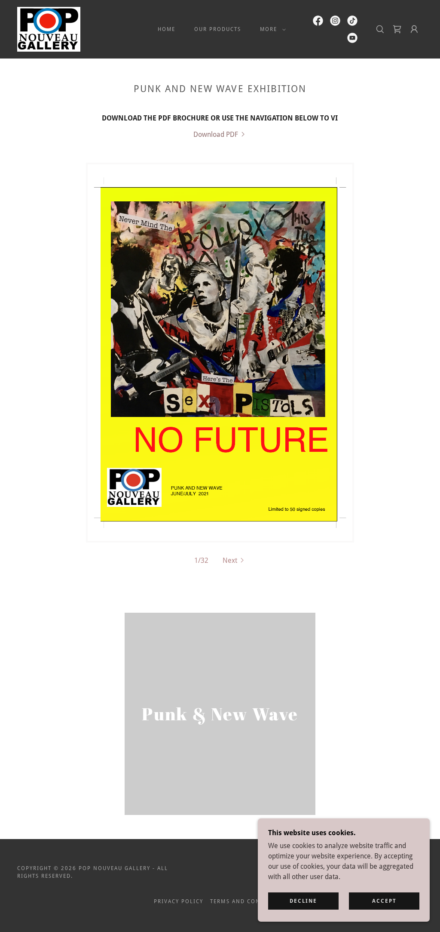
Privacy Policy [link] (178, 901)
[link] (48, 29)
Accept (384, 901)
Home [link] (166, 29)
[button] (271, 29)
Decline (303, 901)
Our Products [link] (217, 29)
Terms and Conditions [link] (248, 901)
